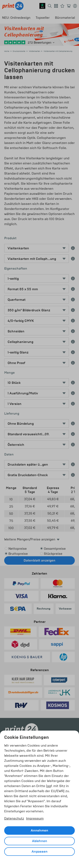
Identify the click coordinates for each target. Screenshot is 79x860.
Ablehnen (39, 841)
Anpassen (40, 851)
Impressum (35, 818)
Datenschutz (14, 818)
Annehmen (39, 830)
